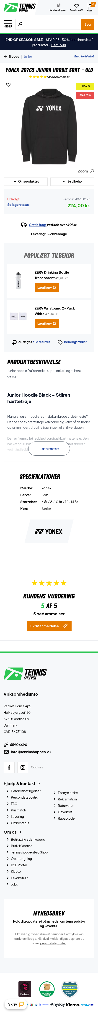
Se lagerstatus (18, 204)
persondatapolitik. (53, 943)
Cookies (37, 767)
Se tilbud (58, 45)
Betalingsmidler (75, 342)
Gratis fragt (37, 225)
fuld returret (41, 342)
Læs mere (49, 448)
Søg (88, 24)
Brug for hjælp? (84, 56)
